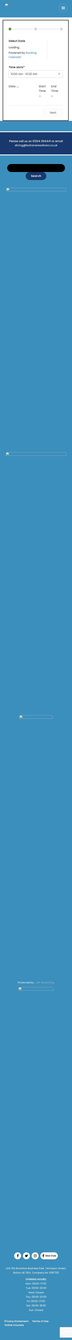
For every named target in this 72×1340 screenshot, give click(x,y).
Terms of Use (40, 1321)
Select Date (17, 41)
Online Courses (14, 1325)
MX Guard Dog (45, 982)
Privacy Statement (16, 1321)
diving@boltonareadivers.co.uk (36, 145)
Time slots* (17, 67)
